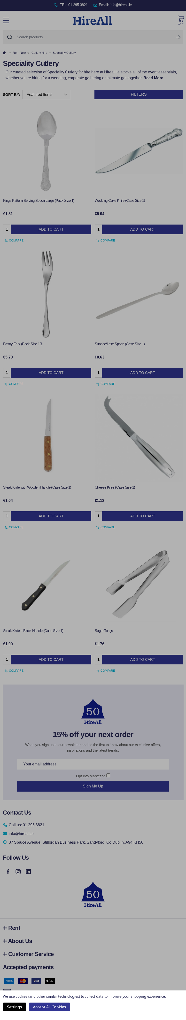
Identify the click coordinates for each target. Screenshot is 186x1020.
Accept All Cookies (49, 1007)
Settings (14, 1007)
